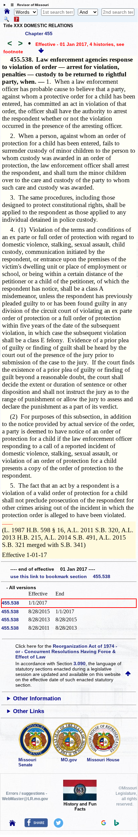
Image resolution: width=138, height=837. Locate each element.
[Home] (7, 11)
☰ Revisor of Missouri (28, 5)
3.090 (80, 663)
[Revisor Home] (12, 824)
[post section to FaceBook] (36, 825)
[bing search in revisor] (116, 824)
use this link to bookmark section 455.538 (60, 576)
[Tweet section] (58, 826)
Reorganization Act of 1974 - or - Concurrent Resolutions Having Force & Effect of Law (66, 651)
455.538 (10, 603)
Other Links (28, 711)
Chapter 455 (38, 33)
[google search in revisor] (103, 823)
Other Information (37, 698)
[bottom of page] (41, 51)
